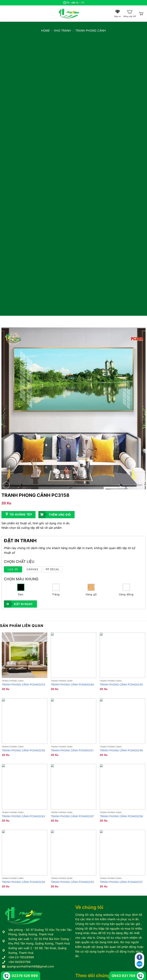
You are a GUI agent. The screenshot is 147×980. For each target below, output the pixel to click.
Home (45, 30)
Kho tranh (62, 30)
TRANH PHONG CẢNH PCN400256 (23, 750)
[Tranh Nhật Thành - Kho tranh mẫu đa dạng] (73, 13)
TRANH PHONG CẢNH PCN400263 (23, 816)
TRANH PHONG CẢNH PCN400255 (72, 881)
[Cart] (141, 13)
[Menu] (5, 13)
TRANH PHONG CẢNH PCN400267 (72, 816)
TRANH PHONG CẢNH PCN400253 (23, 684)
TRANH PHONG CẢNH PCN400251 (72, 750)
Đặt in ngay (23, 604)
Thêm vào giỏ (60, 514)
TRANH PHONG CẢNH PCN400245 (121, 684)
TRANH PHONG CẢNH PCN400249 (121, 750)
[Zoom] (6, 485)
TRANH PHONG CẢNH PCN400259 (23, 881)
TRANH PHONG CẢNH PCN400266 (72, 684)
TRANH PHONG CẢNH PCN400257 (121, 881)
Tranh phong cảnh (90, 30)
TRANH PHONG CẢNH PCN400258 (121, 816)
